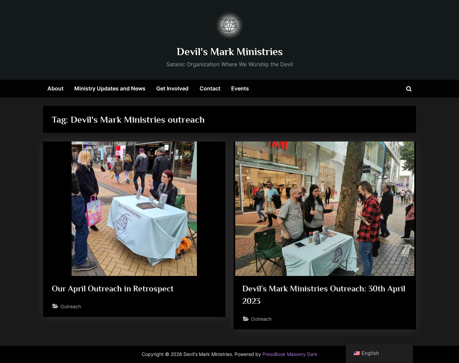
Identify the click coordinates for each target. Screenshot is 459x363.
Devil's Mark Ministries (230, 51)
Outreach (70, 306)
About (55, 88)
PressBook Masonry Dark (290, 354)
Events (240, 88)
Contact (210, 88)
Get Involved (172, 88)
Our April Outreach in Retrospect (113, 288)
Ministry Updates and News (109, 88)
